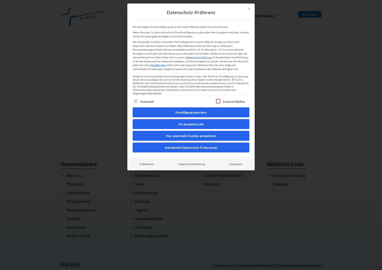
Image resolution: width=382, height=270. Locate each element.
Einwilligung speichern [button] (191, 112)
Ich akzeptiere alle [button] (191, 124)
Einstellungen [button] (158, 65)
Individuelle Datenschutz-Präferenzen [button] (191, 147)
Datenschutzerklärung (199, 57)
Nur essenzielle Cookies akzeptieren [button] (191, 136)
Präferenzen (147, 164)
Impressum (235, 164)
